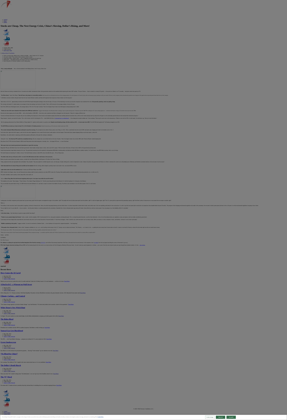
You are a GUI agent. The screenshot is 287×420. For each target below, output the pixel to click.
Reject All (220, 417)
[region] (143, 417)
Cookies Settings (209, 417)
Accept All (231, 417)
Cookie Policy (101, 416)
